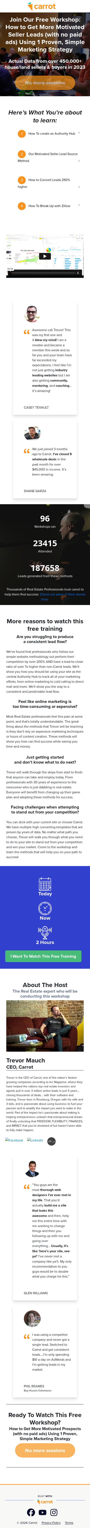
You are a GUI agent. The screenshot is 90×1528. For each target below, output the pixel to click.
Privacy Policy (51, 1523)
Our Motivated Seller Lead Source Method (48, 157)
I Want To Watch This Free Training (43, 956)
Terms (69, 1523)
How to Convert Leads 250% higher (44, 183)
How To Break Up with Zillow (45, 205)
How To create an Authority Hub (48, 133)
